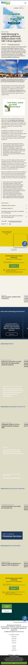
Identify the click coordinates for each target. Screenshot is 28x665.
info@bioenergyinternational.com (14, 631)
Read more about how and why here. (14, 660)
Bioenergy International (14, 44)
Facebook (14, 650)
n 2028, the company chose (16, 90)
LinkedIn (14, 646)
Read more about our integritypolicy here (14, 271)
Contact (14, 642)
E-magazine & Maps (14, 634)
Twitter (14, 648)
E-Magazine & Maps (7, 606)
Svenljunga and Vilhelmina (16, 120)
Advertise (14, 636)
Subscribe (6, 611)
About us (14, 640)
